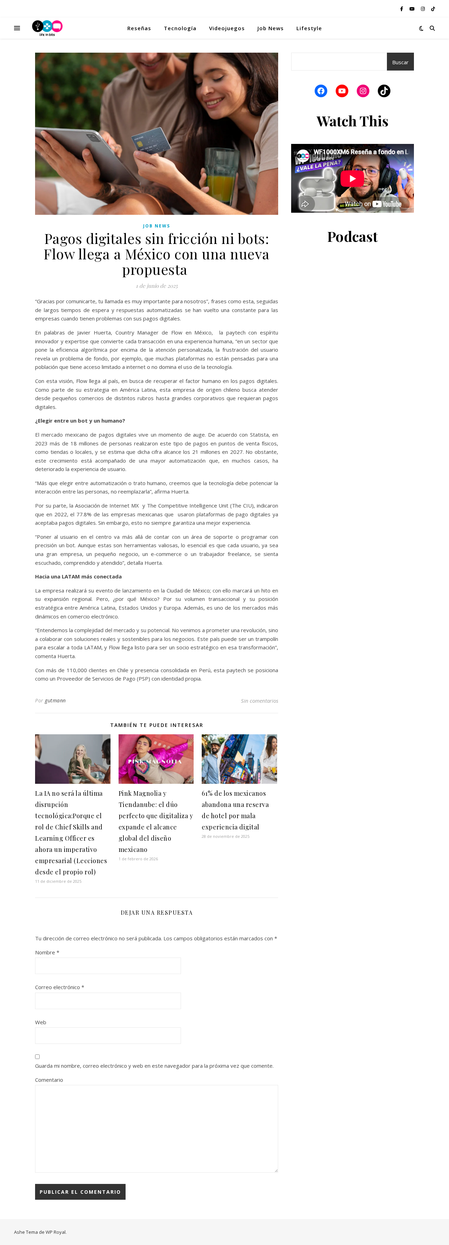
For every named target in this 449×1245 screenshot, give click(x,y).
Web (40, 1022)
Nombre (47, 952)
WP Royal (56, 1232)
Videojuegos (227, 28)
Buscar (400, 62)
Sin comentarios (259, 700)
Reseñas (139, 28)
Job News (270, 28)
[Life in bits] (47, 28)
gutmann (55, 700)
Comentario (49, 1079)
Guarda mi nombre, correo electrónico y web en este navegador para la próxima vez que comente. (154, 1065)
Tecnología (180, 28)
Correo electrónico (59, 987)
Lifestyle (309, 28)
